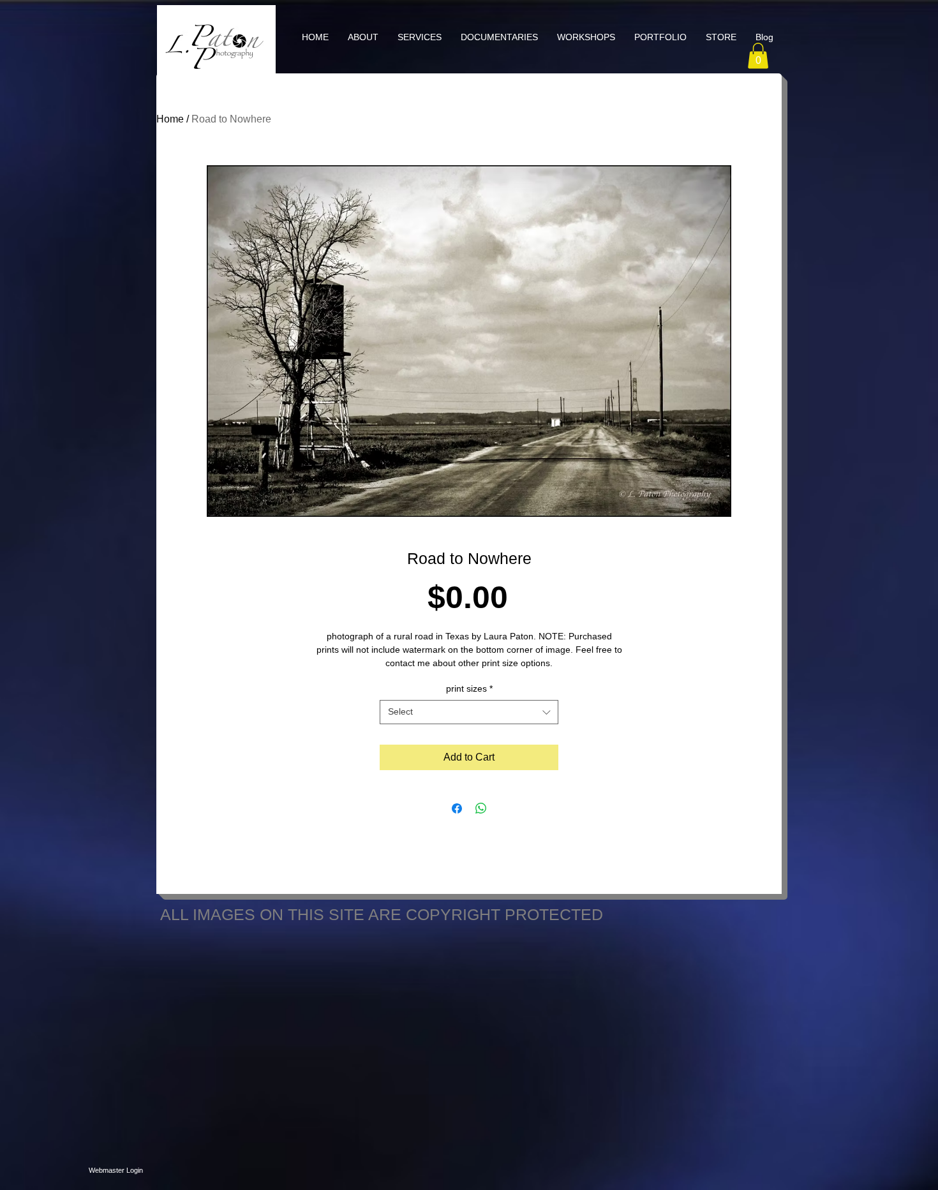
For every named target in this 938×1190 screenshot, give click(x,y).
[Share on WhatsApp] (481, 808)
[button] (419, 37)
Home (170, 119)
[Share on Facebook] (457, 808)
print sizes (469, 688)
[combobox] (469, 712)
